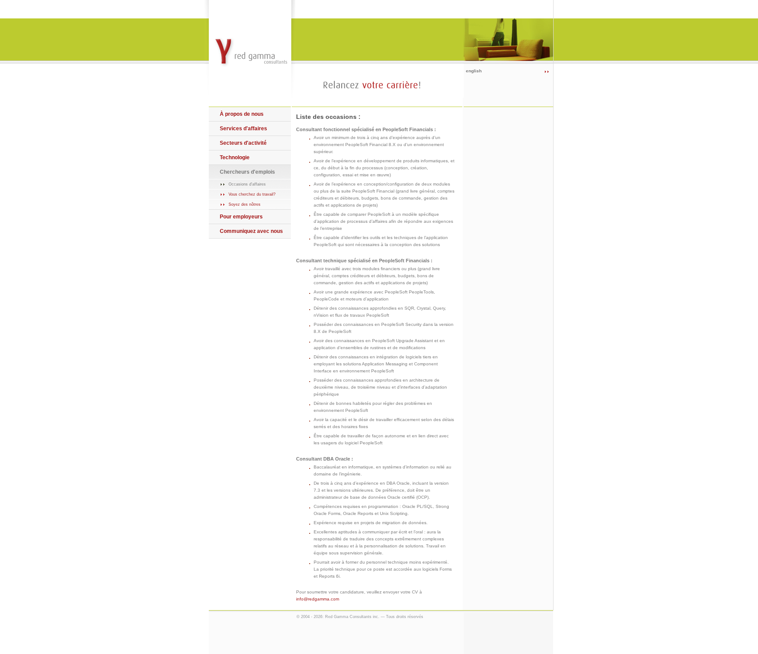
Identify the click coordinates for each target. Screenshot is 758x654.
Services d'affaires (243, 128)
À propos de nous (242, 114)
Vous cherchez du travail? (252, 194)
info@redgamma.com (317, 599)
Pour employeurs (241, 217)
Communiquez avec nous (251, 231)
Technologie (235, 157)
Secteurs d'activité (243, 143)
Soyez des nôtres (245, 204)
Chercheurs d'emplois (247, 172)
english (474, 70)
